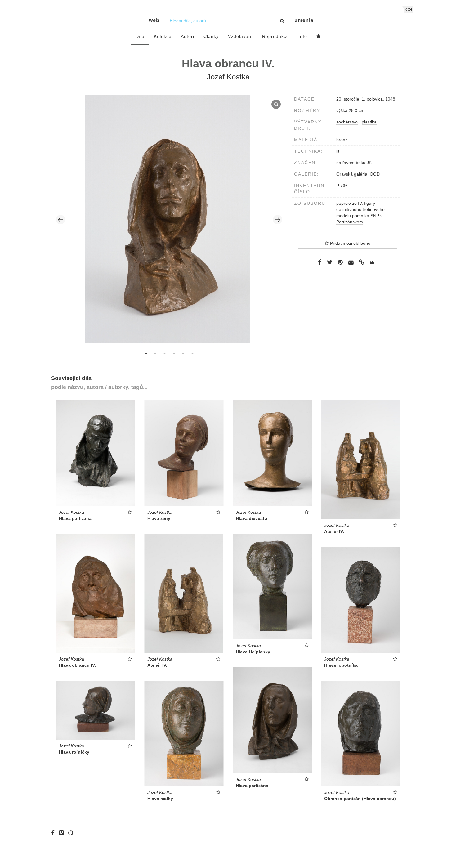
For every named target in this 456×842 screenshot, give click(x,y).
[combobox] (227, 21)
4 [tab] (174, 353)
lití (338, 151)
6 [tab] (192, 353)
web (154, 20)
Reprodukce (275, 36)
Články (211, 36)
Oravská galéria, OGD (358, 174)
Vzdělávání (240, 36)
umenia (304, 20)
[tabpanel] (169, 219)
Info (302, 36)
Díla (140, 36)
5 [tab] (183, 353)
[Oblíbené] (318, 37)
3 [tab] (164, 353)
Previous (60, 219)
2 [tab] (155, 353)
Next (277, 219)
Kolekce (163, 36)
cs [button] (409, 9)
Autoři (187, 36)
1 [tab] (146, 353)
